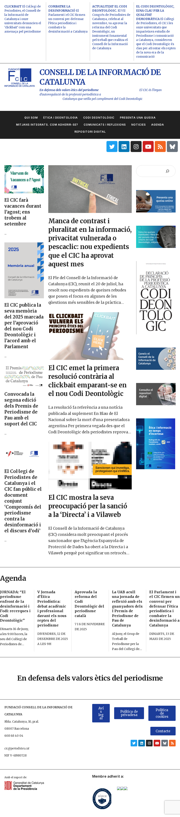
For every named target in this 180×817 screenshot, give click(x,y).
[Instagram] (136, 146)
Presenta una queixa (138, 117)
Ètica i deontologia (60, 117)
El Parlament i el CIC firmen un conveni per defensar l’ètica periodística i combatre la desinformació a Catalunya (68, 19)
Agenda (157, 124)
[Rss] (160, 146)
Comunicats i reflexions (105, 124)
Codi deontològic (98, 117)
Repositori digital (90, 131)
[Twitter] (111, 146)
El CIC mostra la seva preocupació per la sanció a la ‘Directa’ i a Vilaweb (87, 506)
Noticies (138, 124)
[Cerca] (167, 171)
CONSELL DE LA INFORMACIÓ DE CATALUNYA (100, 77)
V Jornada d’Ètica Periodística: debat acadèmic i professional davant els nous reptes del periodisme (52, 608)
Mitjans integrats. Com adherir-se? (47, 124)
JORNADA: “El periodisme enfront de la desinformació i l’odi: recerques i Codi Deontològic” (15, 606)
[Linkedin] (124, 146)
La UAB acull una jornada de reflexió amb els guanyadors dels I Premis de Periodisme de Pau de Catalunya (127, 608)
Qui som (31, 117)
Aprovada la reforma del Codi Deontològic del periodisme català (89, 604)
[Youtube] (148, 146)
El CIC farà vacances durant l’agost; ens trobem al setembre (22, 212)
